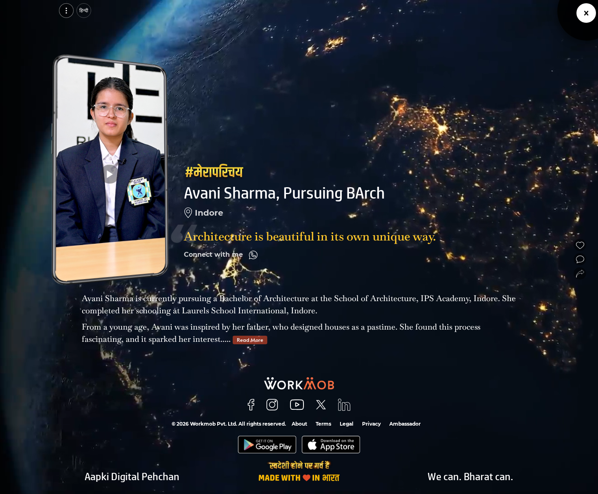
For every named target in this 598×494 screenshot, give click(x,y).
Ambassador (405, 424)
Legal (347, 424)
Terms (323, 424)
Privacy (371, 424)
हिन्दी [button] (83, 10)
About (299, 424)
